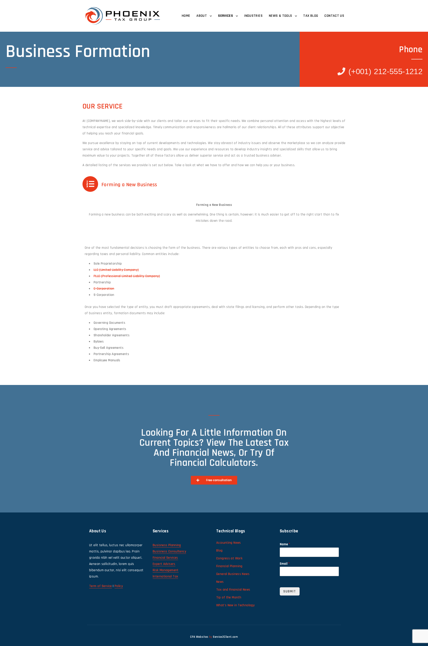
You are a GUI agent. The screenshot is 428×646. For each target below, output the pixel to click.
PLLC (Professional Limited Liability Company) (127, 276)
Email (285, 564)
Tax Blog (310, 15)
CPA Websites (199, 637)
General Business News (232, 574)
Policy (119, 586)
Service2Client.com (225, 637)
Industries (253, 15)
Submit (289, 591)
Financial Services (165, 558)
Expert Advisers (164, 564)
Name (285, 544)
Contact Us (334, 15)
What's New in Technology (235, 605)
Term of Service (100, 586)
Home (186, 15)
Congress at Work (229, 558)
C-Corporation (104, 288)
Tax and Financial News (233, 589)
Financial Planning (229, 566)
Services (225, 15)
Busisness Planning (167, 545)
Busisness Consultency (169, 551)
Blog (219, 550)
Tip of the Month (228, 597)
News (220, 582)
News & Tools (280, 15)
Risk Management (166, 570)
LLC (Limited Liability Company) (116, 270)
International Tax (165, 576)
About (201, 15)
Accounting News (228, 543)
